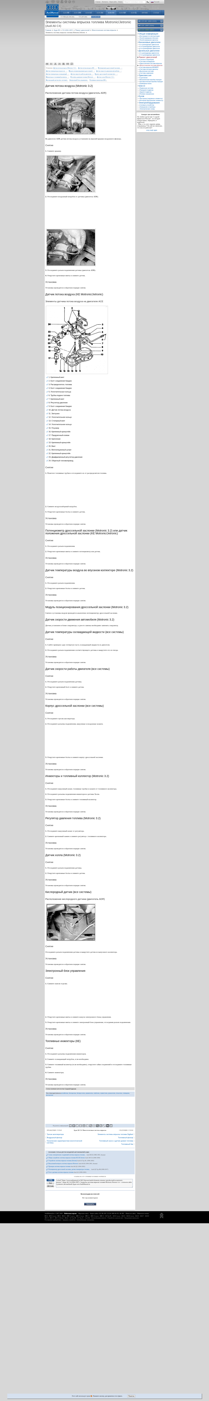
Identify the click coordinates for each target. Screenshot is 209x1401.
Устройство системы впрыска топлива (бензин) (71, 1160)
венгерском (49, 1095)
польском (119, 1093)
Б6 (130, 1216)
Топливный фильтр (125, 1138)
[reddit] (111, 1125)
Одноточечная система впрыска (151, 63)
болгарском (72, 1093)
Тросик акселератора (55, 1134)
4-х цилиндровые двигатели (149, 44)
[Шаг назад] (47, 64)
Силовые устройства (147, 105)
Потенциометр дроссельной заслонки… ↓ (110, 68)
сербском (96, 1093)
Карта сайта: (94, 1213)
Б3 (52, 1216)
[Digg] (107, 1125)
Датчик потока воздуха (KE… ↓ (87, 68)
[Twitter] (77, 1125)
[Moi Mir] (83, 1125)
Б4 (64, 1216)
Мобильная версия (70, 1213)
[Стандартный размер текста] (55, 64)
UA (108, 1213)
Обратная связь (83, 1213)
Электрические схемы (147, 109)
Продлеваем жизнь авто (131, 1218)
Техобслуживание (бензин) (149, 38)
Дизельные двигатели (149, 51)
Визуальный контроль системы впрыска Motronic (72, 1163)
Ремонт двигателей (148, 57)
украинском (89, 1093)
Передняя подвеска (146, 90)
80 (66, 13)
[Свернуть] (161, 30)
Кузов (141, 96)
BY (105, 1213)
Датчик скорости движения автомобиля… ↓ (109, 71)
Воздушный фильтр (54, 1138)
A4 (100, 13)
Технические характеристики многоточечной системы (64, 1142)
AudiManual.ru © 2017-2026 (54, 1213)
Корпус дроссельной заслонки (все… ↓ (106, 74)
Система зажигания (146, 73)
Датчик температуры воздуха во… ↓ (56, 71)
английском (64, 1093)
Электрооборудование (149, 103)
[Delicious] (104, 1125)
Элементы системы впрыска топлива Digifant (115, 1134)
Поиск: (120, 2)
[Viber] (90, 1125)
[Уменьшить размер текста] (51, 64)
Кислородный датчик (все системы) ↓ (57, 80)
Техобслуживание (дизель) (149, 40)
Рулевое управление (147, 94)
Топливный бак (127, 1144)
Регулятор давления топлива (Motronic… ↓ (83, 77)
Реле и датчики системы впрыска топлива (67, 1172)
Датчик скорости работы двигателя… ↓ (82, 74)
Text (50, 1183)
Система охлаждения (147, 61)
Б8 (147, 1216)
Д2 (66, 1218)
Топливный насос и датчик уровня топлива (116, 1141)
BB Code (50, 1186)
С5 (83, 17)
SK (120, 1213)
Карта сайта (113, 2)
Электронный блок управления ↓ (78, 80)
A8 (122, 13)
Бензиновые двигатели (149, 42)
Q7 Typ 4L (80, 1218)
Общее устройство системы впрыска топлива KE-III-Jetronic (74, 1158)
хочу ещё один (151, 130)
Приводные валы (146, 83)
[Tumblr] (100, 1125)
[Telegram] (87, 1125)
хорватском (103, 1093)
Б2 (46, 1216)
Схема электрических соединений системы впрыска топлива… (76, 1155)
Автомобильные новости (98, 1218)
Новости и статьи (143, 1213)
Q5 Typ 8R (73, 1218)
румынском (111, 1093)
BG (103, 1213)
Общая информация (148, 34)
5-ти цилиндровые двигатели (150, 46)
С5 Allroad (67, 17)
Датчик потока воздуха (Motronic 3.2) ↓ (65, 68)
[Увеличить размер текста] (59, 64)
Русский (156, 2)
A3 (88, 13)
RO (116, 1213)
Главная (98, 2)
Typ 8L (108, 1216)
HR (113, 1213)
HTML (50, 1180)
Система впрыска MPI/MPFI (149, 67)
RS (110, 1213)
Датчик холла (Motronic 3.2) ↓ (106, 77)
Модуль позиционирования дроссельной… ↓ (82, 71)
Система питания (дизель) (149, 69)
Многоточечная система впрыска (151, 65)
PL (118, 1213)
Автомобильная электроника (85, 1220)
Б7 (142, 1216)
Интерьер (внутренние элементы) (151, 100)
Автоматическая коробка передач (151, 81)
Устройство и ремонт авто (115, 1218)
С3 (71, 1216)
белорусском (81, 1093)
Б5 (116, 1216)
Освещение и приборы (147, 107)
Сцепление (144, 78)
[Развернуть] (161, 21)
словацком (126, 1093)
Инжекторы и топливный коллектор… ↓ (57, 77)
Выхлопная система (147, 71)
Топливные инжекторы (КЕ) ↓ (98, 80)
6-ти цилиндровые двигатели (150, 48)
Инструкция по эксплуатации (150, 36)
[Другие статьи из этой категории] (63, 64)
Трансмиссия (145, 75)
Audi (87, 1218)
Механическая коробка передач (151, 80)
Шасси (142, 86)
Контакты (105, 2)
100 (77, 13)
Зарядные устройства (69, 1220)
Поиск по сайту (131, 1213)
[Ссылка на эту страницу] (68, 64)
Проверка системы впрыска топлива (66, 1166)
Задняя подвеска (145, 92)
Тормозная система (146, 88)
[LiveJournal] (97, 1125)
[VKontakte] (70, 1125)
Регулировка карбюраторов (53, 1220)
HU (123, 1213)
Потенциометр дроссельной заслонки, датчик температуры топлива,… (78, 1169)
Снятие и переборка (147, 59)
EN (100, 1213)
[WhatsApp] (94, 1125)
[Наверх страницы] (161, 1215)
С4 (96, 17)
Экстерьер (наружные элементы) (151, 98)
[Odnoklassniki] (80, 1125)
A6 (111, 13)
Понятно (131, 1396)
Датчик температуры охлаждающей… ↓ (57, 74)
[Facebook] (73, 1125)
